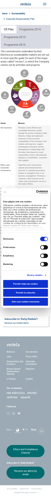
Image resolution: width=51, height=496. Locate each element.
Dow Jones (9, 431)
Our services (32, 352)
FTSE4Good (17, 431)
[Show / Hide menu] (45, 4)
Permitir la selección (25, 293)
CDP (33, 431)
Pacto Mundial (25, 431)
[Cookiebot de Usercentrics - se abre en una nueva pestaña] (36, 192)
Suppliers (30, 369)
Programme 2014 (15, 44)
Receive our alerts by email (25, 472)
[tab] (8, 29)
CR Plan (9, 29)
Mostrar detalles (35, 275)
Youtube (19, 413)
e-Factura (11, 379)
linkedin (13, 413)
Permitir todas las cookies (25, 284)
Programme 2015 (15, 37)
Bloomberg (41, 432)
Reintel (32, 393)
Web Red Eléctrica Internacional (12, 397)
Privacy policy (36, 489)
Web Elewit (25, 397)
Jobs (9, 356)
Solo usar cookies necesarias (25, 301)
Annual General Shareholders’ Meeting (14, 371)
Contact (29, 379)
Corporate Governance (31, 362)
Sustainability (18, 13)
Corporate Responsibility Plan (20, 19)
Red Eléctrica (15, 393)
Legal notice (24, 489)
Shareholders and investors (15, 362)
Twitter (8, 413)
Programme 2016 (30, 29)
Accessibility (12, 489)
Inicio (5, 13)
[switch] (44, 247)
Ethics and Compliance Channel (25, 451)
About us (11, 352)
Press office (31, 356)
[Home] (25, 4)
